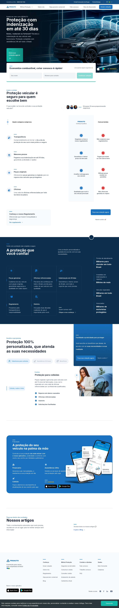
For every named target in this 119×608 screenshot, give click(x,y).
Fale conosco (74, 7)
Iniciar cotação (106, 7)
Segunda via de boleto (68, 566)
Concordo (109, 603)
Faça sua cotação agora (100, 212)
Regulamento (47, 573)
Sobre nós (41, 7)
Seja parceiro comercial (57, 7)
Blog (44, 581)
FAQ (81, 573)
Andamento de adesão (68, 577)
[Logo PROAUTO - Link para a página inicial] (11, 6)
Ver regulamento (15, 222)
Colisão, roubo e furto (17, 388)
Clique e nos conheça (66, 312)
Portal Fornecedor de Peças (81, 2)
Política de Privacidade (30, 605)
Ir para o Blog (78, 530)
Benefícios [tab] (63, 361)
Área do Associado (90, 7)
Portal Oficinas (96, 2)
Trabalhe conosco (85, 569)
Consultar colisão (66, 573)
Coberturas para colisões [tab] (20, 361)
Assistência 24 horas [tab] (44, 361)
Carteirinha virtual (66, 581)
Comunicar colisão (67, 569)
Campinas (101, 569)
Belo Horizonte (102, 566)
